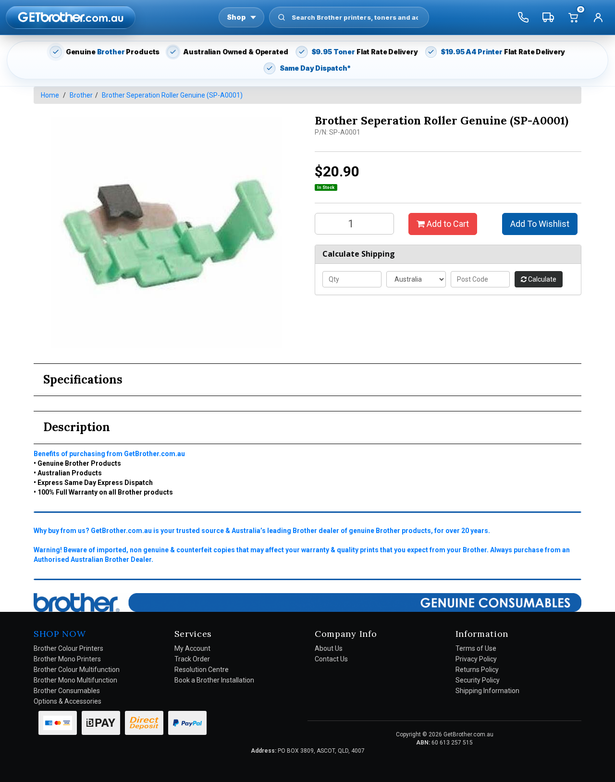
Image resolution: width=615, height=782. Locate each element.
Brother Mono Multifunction (75, 680)
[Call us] (523, 17)
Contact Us (331, 659)
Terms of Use (475, 648)
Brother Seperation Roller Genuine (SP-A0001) (172, 95)
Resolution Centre (201, 669)
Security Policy (477, 680)
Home (50, 95)
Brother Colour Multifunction (77, 669)
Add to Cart (447, 224)
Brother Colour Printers (68, 648)
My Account (192, 648)
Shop (236, 17)
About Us (329, 648)
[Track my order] (548, 17)
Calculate (541, 279)
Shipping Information (487, 691)
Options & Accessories (67, 701)
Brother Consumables (67, 691)
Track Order (192, 659)
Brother (81, 95)
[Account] (598, 17)
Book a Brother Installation (214, 680)
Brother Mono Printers (67, 659)
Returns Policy (477, 669)
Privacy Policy (476, 659)
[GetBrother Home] (70, 17)
